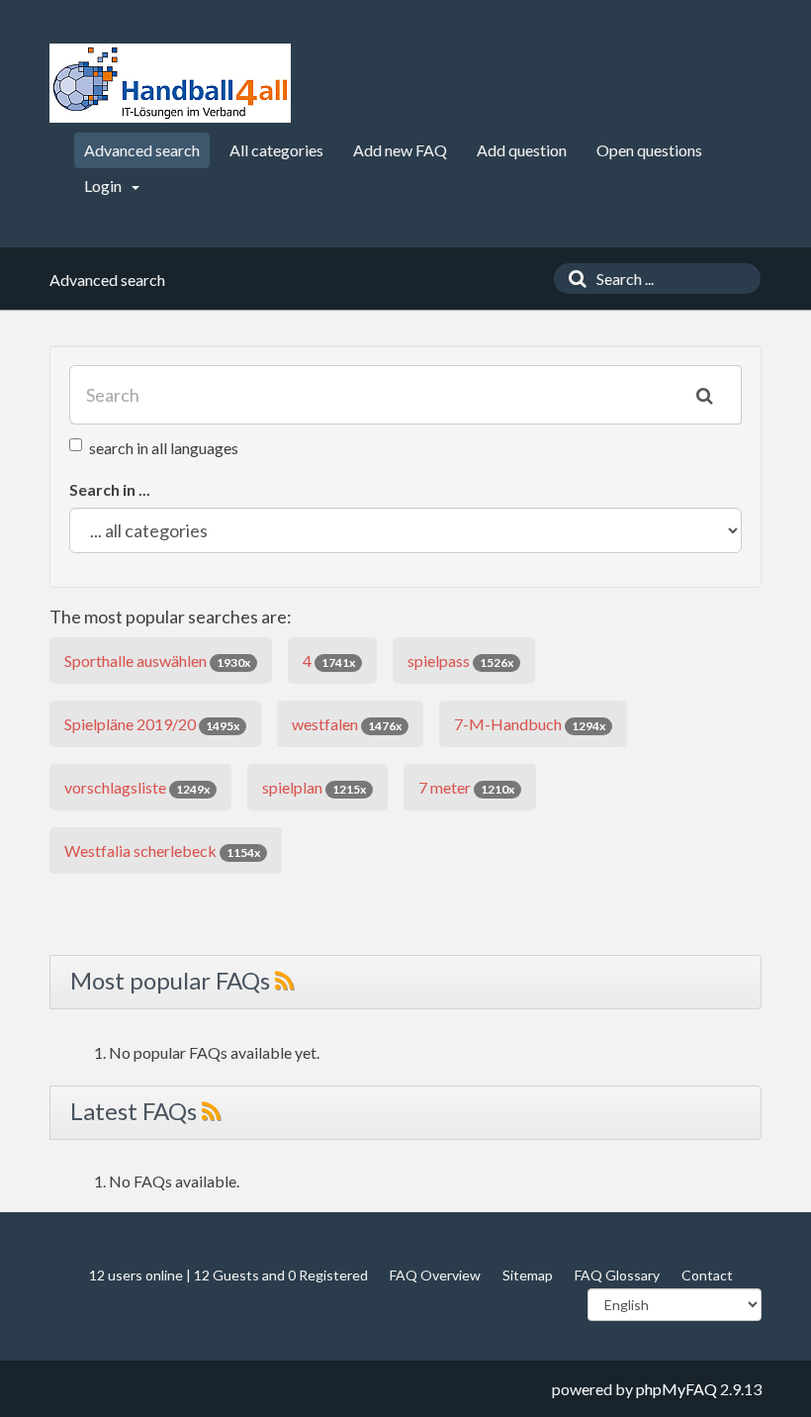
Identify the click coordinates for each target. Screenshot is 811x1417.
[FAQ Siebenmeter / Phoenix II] (170, 83)
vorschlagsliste (137, 787)
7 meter (466, 787)
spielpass (460, 660)
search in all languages (163, 447)
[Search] (572, 278)
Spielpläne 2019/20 (151, 723)
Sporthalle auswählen (157, 660)
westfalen (347, 723)
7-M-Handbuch (529, 723)
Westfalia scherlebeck (162, 850)
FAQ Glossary (617, 1275)
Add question (522, 150)
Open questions (649, 150)
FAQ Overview (435, 1275)
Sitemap (527, 1275)
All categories (276, 150)
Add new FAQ (400, 150)
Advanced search (142, 150)
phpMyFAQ (676, 1388)
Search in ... (109, 489)
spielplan (314, 787)
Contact (707, 1275)
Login (104, 185)
